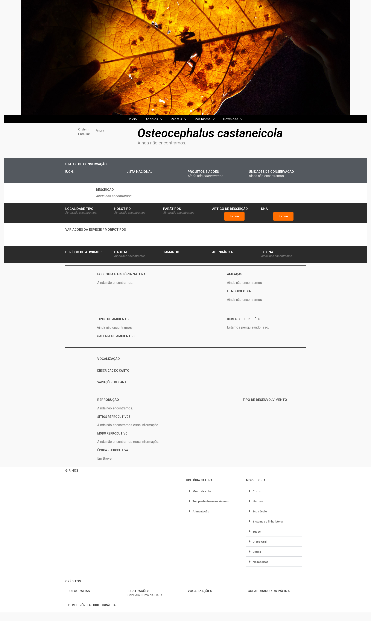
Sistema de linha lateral (268, 521)
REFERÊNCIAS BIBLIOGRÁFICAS (94, 605)
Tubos (257, 531)
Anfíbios (152, 119)
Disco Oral (260, 541)
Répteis (176, 119)
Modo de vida (202, 491)
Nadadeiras (260, 561)
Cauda (257, 551)
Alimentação (201, 511)
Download (230, 119)
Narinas (258, 501)
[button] (234, 216)
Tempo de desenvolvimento (211, 501)
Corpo (257, 491)
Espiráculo (260, 511)
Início (133, 119)
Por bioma (203, 119)
